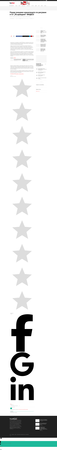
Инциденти (20, 18)
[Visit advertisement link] (25, 3)
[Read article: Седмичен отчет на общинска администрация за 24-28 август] (38, 31)
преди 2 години (15, 60)
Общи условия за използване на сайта (19, 0)
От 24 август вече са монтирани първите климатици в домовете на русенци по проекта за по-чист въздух (44, 40)
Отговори (1, 446)
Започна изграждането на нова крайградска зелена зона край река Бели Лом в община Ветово (42, 69)
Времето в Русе (37, 91)
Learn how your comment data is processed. (23, 409)
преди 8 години (17, 18)
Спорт (39, 5)
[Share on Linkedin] (30, 36)
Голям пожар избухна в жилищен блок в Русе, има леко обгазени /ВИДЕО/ (30, 60)
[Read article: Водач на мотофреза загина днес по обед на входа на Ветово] (38, 36)
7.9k (17, 60)
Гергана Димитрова (12, 18)
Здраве (36, 5)
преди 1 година (27, 61)
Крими (19, 5)
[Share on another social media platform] (33, 36)
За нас (10, 0)
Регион (16, 5)
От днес (45, 5)
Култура (33, 5)
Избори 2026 (23, 5)
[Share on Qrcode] (31, 36)
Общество (12, 5)
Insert (0, 449)
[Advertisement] (28, 7)
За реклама (12, 0)
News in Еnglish (25, 0)
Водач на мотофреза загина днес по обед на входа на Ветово (43, 36)
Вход (41, 0)
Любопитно (28, 5)
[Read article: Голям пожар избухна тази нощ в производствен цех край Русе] (11, 60)
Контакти (15, 0)
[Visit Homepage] (12, 3)
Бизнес (42, 5)
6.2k (29, 61)
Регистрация (44, 0)
